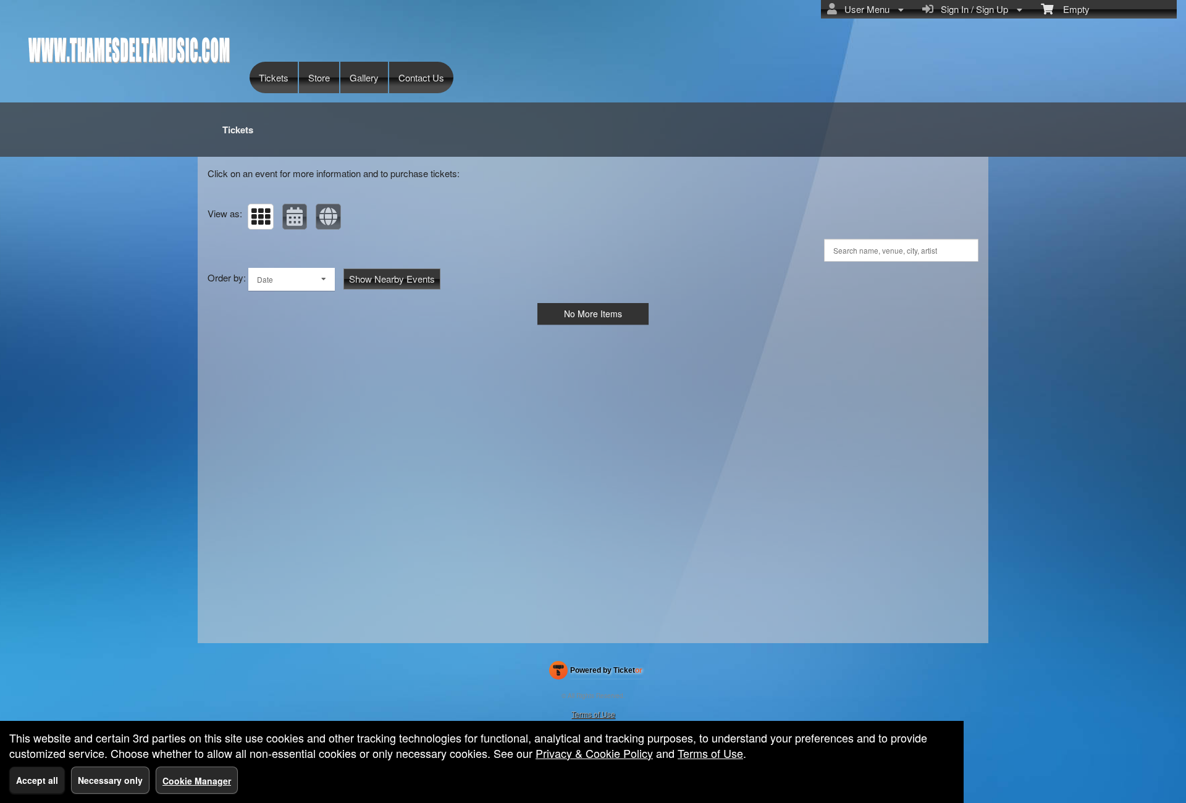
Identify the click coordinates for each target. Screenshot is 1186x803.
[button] (261, 217)
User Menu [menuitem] (864, 8)
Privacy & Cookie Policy (594, 753)
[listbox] (291, 279)
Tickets (273, 77)
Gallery (364, 77)
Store (319, 77)
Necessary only (110, 780)
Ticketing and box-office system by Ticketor (596, 673)
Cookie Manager (196, 781)
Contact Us (421, 77)
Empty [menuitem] (1071, 8)
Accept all (37, 780)
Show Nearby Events (392, 278)
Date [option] (265, 279)
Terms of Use (593, 714)
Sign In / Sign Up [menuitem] (972, 8)
